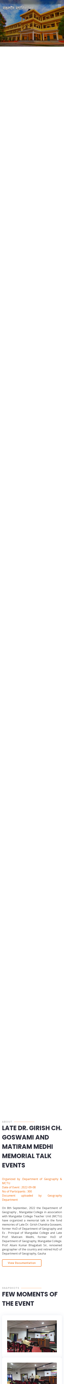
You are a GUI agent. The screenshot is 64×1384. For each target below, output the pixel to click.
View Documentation (22, 1263)
